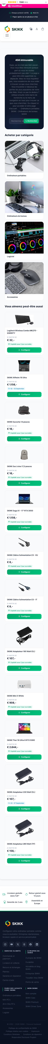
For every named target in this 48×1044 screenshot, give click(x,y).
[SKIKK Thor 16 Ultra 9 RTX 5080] (24, 728)
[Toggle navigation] (7, 35)
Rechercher (32, 121)
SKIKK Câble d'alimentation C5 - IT (22, 599)
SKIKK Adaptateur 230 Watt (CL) (21, 792)
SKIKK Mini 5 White (15, 696)
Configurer (25, 350)
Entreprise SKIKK (33, 973)
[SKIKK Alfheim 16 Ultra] (24, 365)
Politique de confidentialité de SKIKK (23, 1028)
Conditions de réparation (32, 1034)
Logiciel (6, 1012)
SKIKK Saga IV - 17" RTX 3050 (20, 511)
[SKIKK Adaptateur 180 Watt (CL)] (24, 636)
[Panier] (42, 29)
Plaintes (6, 972)
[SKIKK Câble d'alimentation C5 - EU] (24, 543)
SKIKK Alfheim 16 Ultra (17, 377)
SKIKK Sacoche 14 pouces (18, 422)
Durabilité (30, 962)
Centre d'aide (8, 980)
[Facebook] (30, 944)
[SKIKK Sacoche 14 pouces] (24, 410)
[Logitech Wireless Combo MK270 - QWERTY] (24, 319)
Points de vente (32, 982)
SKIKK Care (30, 998)
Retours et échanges (11, 967)
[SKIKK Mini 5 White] (24, 684)
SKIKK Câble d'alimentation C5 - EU (22, 555)
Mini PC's (6, 1000)
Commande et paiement (9, 957)
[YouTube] (11, 944)
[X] (17, 944)
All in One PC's (9, 1004)
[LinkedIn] (36, 944)
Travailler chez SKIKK (34, 978)
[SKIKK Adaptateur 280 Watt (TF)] (24, 828)
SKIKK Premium (32, 1002)
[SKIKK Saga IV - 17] (24, 499)
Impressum (35, 1031)
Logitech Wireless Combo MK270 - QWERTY (22, 331)
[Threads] (24, 944)
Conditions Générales (12, 1034)
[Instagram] (5, 944)
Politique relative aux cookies (17, 1031)
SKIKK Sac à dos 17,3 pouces (19, 466)
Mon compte (31, 993)
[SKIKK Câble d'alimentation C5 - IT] (24, 587)
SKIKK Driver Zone (33, 1006)
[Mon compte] (36, 29)
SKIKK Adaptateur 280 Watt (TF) (21, 844)
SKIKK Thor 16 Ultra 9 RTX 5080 (21, 740)
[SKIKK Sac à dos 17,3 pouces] (24, 454)
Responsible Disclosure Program (24, 1037)
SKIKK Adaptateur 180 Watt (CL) (21, 651)
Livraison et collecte (11, 963)
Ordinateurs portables (12, 995)
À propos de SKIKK (33, 958)
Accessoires (8, 1008)
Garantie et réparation (12, 976)
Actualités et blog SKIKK (33, 967)
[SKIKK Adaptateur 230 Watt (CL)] (24, 776)
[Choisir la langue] (31, 29)
